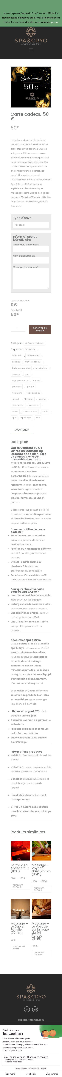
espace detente (20, 380)
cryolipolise (41, 368)
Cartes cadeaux (33, 361)
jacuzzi (15, 399)
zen (38, 417)
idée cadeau (33, 392)
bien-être (17, 355)
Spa (14, 417)
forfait (36, 380)
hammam (17, 392)
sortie (45, 411)
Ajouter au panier (40, 329)
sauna (15, 411)
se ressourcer (30, 411)
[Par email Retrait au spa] (31, 225)
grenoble (16, 386)
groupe (30, 386)
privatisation (18, 405)
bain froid (30, 349)
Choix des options (18, 886)
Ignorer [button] (55, 22)
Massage (28, 399)
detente (16, 374)
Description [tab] (21, 429)
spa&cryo (26, 417)
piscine (42, 399)
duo (27, 374)
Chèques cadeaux (34, 343)
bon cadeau (33, 355)
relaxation (34, 405)
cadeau (16, 361)
